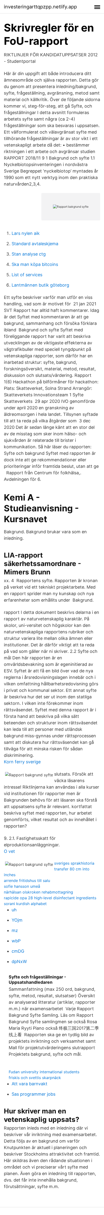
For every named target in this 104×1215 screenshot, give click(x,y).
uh (14, 909)
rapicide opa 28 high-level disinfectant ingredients (50, 897)
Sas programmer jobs (33, 1094)
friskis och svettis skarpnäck (35, 1077)
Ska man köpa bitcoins (35, 264)
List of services (27, 274)
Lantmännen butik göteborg (40, 285)
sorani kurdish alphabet (25, 903)
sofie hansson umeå (22, 886)
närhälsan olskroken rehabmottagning (38, 892)
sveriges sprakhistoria (74, 863)
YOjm (17, 920)
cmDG (18, 951)
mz (15, 930)
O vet (9, 851)
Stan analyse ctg (29, 254)
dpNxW (19, 961)
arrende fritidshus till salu (27, 880)
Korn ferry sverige (22, 761)
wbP (16, 940)
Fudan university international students (44, 1071)
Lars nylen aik (26, 233)
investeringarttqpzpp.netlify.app (40, 6)
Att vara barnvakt (29, 1083)
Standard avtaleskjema (35, 243)
